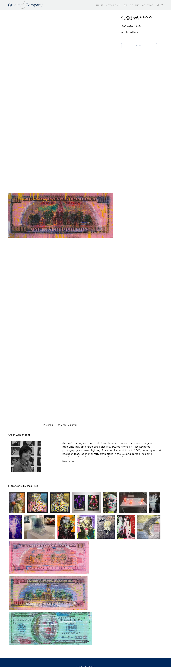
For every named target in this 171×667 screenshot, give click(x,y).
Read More (68, 461)
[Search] (158, 5)
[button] (113, 5)
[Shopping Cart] (162, 5)
